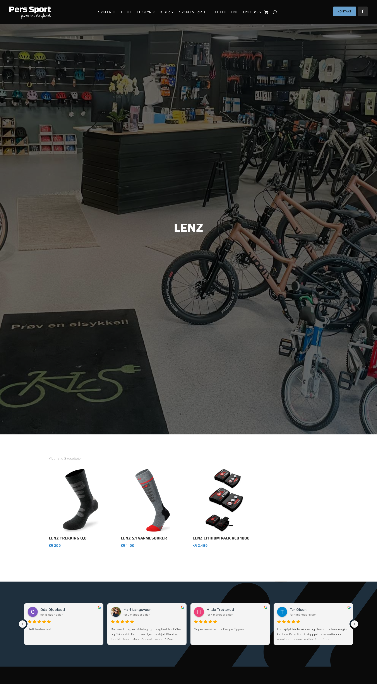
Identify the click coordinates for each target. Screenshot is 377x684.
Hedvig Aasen (135, 609)
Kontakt (344, 11)
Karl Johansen (220, 609)
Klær (165, 12)
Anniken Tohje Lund (58, 609)
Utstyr (144, 12)
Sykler (104, 12)
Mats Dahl (299, 609)
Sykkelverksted (194, 12)
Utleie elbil (226, 12)
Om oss (250, 12)
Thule (126, 12)
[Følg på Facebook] (363, 11)
